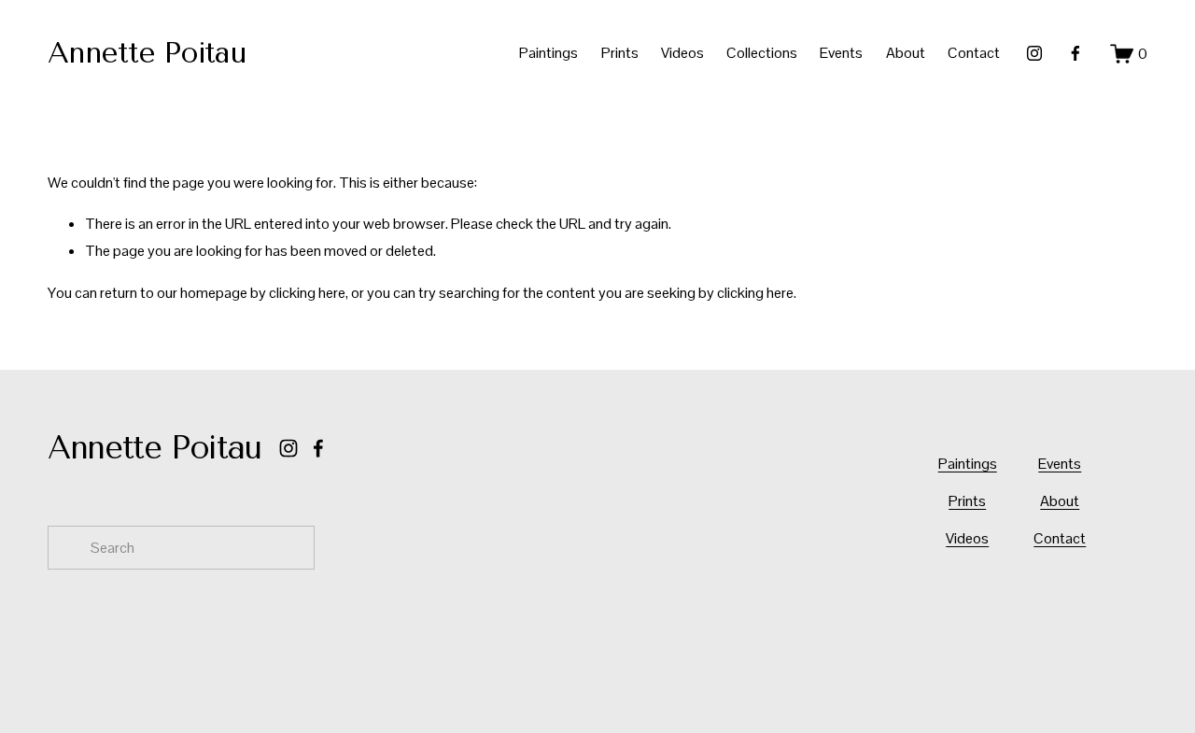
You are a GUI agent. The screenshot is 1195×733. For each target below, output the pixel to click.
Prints (620, 53)
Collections (761, 53)
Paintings (548, 53)
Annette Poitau (147, 52)
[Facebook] (1075, 53)
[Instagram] (1034, 53)
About (905, 53)
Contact (974, 53)
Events (841, 53)
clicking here (307, 293)
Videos (682, 53)
